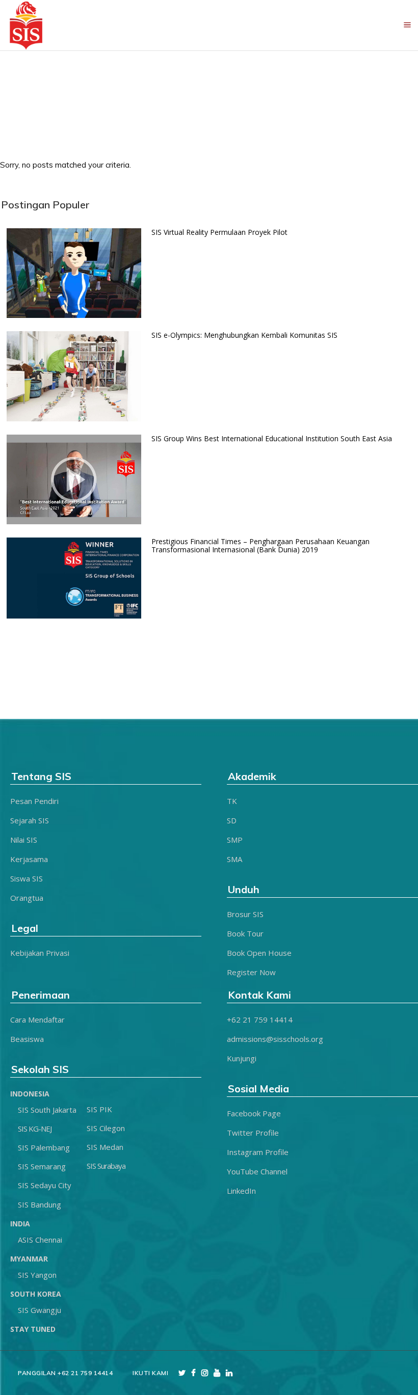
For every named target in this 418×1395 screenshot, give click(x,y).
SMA (234, 859)
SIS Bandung (39, 1204)
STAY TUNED (33, 1329)
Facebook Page (254, 1113)
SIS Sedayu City (44, 1185)
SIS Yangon (37, 1275)
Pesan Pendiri (34, 801)
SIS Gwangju (39, 1310)
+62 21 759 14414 (260, 1019)
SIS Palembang (44, 1147)
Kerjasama (29, 859)
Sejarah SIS (29, 820)
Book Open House (259, 953)
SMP (235, 840)
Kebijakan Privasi (39, 953)
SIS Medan (105, 1147)
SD (232, 820)
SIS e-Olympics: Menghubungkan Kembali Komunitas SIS (244, 335)
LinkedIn (241, 1191)
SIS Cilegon (106, 1128)
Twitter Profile (253, 1133)
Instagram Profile (258, 1152)
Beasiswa (27, 1039)
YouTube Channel (257, 1171)
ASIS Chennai (40, 1240)
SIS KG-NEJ (34, 1128)
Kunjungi (241, 1058)
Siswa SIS (26, 878)
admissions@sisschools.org (275, 1039)
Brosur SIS (245, 914)
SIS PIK (99, 1109)
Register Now (251, 972)
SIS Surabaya (106, 1166)
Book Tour (245, 933)
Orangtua (26, 898)
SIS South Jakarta (47, 1110)
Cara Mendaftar (37, 1019)
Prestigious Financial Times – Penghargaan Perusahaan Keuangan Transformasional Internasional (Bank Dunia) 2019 (260, 545)
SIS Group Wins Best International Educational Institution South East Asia (271, 438)
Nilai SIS (23, 840)
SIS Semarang (42, 1166)
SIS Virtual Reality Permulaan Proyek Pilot (219, 232)
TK (232, 801)
